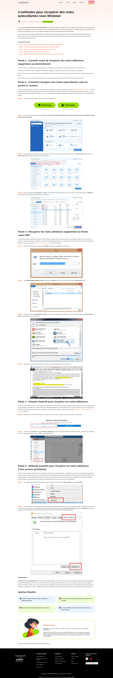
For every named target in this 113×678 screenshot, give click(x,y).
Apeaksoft (20, 643)
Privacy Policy (68, 677)
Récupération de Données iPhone (42, 659)
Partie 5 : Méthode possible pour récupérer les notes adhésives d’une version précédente (41, 54)
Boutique (82, 2)
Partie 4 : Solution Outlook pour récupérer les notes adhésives (34, 51)
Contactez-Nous (74, 663)
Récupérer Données (47, 21)
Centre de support (75, 656)
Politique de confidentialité (60, 661)
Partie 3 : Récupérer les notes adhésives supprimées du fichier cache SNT (37, 49)
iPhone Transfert (40, 664)
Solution (61, 2)
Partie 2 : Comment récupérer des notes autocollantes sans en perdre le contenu (39, 47)
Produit (67, 2)
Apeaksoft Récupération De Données (82, 89)
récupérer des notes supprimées (42, 243)
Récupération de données (42, 662)
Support (74, 2)
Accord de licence (58, 663)
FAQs (72, 661)
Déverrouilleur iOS (40, 656)
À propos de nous (58, 656)
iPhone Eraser (39, 666)
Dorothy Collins (24, 21)
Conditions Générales (59, 658)
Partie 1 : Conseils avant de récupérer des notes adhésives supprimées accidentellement (41, 44)
